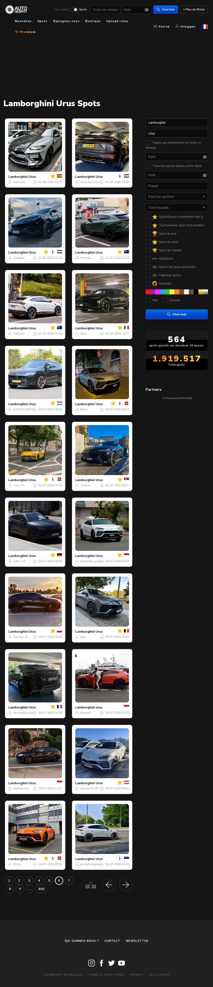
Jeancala (19, 182)
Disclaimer (159, 975)
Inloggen (188, 27)
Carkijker (19, 258)
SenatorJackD (89, 788)
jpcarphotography (92, 864)
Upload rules (117, 21)
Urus (32, 176)
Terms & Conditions (106, 975)
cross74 (18, 485)
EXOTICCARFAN (24, 409)
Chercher (168, 9)
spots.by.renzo (89, 182)
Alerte (164, 27)
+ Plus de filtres (194, 9)
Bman (84, 409)
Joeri (83, 637)
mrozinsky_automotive (94, 561)
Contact (112, 941)
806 (41, 889)
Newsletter (137, 941)
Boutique (92, 21)
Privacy (137, 975)
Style (83, 334)
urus (99, 707)
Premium (27, 32)
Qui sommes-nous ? (82, 941)
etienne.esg (21, 788)
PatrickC (85, 258)
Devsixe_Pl (20, 637)
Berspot (85, 713)
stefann (85, 485)
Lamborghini (18, 176)
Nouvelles (61, 9)
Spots (83, 9)
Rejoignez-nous (66, 21)
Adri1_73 (19, 561)
